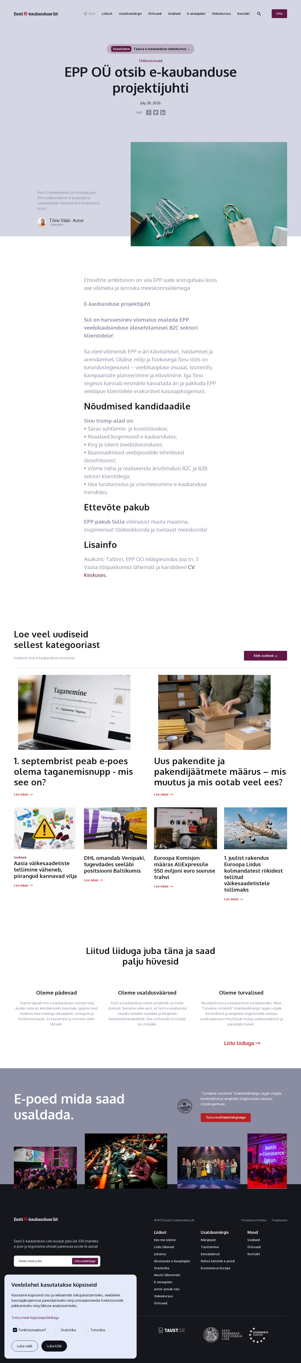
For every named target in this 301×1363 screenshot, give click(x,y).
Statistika (161, 1268)
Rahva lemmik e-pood (218, 1261)
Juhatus (160, 1254)
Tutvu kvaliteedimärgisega (225, 1117)
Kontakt (253, 1254)
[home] (36, 13)
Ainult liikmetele (167, 1275)
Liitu (279, 13)
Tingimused (279, 1220)
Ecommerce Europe (215, 1268)
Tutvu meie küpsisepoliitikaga (35, 1317)
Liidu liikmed (164, 1247)
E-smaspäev (163, 1282)
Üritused (160, 1303)
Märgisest (208, 1240)
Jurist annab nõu (167, 1289)
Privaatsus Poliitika (253, 1220)
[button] (89, 14)
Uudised (253, 1240)
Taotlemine (210, 1247)
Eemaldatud (210, 1254)
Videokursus (163, 1296)
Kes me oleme (165, 1240)
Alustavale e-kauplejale (172, 1261)
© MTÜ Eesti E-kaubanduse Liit (174, 1220)
